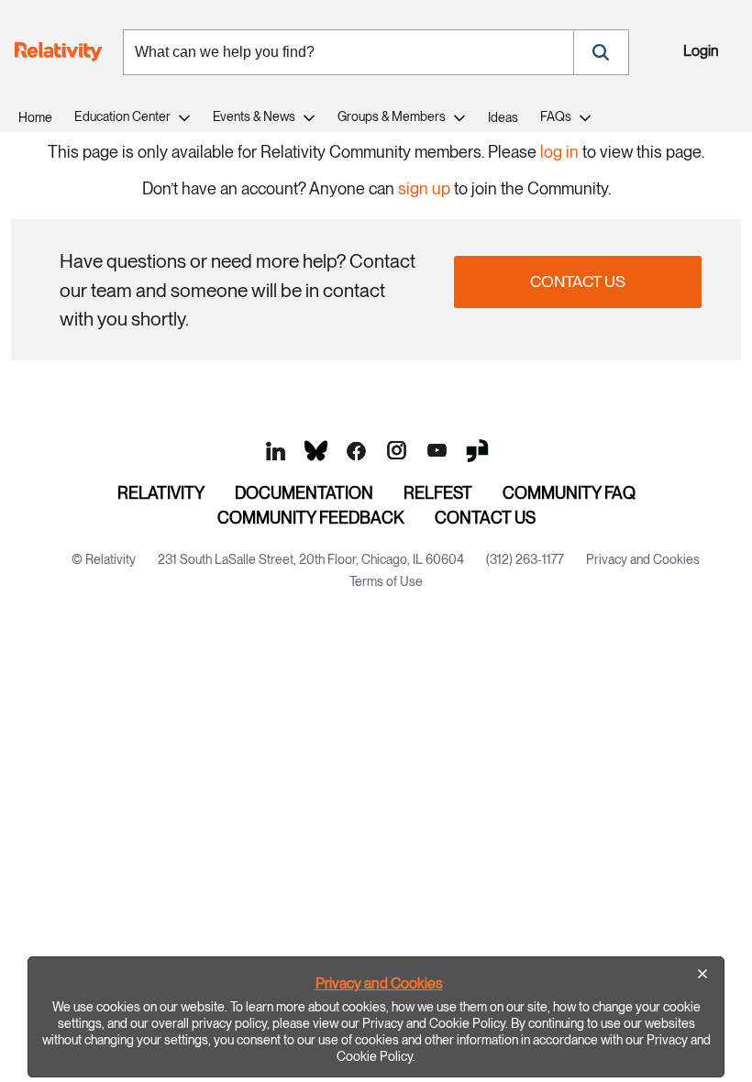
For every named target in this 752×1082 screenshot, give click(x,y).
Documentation (304, 492)
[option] (376, 1017)
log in (559, 151)
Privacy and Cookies (379, 983)
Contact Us (577, 281)
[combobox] (348, 52)
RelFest (438, 492)
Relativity (161, 492)
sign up (424, 188)
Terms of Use (386, 581)
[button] (600, 52)
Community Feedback (310, 517)
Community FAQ (569, 492)
